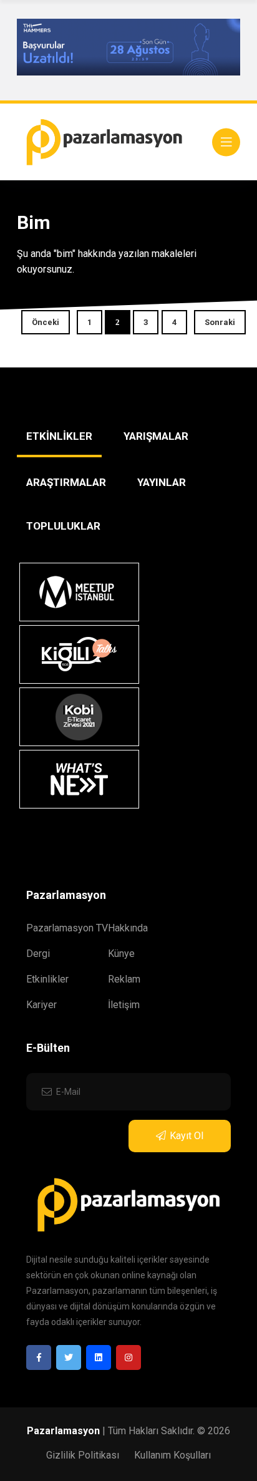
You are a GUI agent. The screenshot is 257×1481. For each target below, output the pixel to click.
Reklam (124, 979)
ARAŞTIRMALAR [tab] (66, 482)
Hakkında (128, 928)
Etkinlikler (47, 979)
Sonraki (220, 322)
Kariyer (41, 1005)
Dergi (38, 953)
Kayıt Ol (186, 1136)
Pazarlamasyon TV (67, 928)
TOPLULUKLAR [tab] (63, 526)
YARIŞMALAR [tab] (156, 436)
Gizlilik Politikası (82, 1455)
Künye (121, 953)
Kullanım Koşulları (172, 1455)
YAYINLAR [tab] (161, 482)
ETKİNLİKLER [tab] (59, 436)
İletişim (124, 1005)
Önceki (45, 322)
